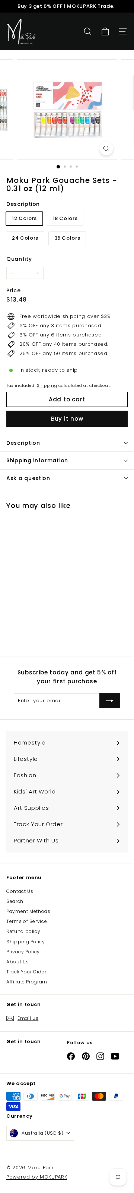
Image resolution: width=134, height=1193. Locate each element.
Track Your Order (26, 972)
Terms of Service (26, 921)
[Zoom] (106, 148)
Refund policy (23, 931)
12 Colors (24, 218)
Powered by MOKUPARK (36, 1176)
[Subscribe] (109, 700)
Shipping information (37, 460)
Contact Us (20, 891)
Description (23, 443)
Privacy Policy (23, 952)
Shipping (47, 385)
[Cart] (105, 31)
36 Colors (67, 237)
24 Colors (25, 237)
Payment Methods (28, 911)
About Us (17, 962)
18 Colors (65, 218)
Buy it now (67, 419)
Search (14, 901)
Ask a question (28, 478)
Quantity (19, 259)
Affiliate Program (26, 982)
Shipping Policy (25, 942)
